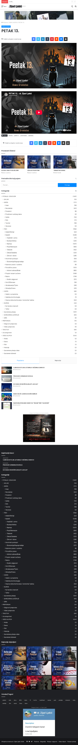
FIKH (5, 229)
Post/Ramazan (12, 247)
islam (25, 700)
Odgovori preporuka (10, 324)
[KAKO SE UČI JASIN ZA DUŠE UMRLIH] (6, 397)
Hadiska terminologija (12, 297)
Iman (7, 205)
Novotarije (8, 208)
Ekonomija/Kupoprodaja (15, 261)
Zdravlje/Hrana (10, 288)
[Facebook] (34, 39)
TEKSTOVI (6, 329)
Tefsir (7, 309)
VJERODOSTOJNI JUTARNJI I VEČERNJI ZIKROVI (29, 368)
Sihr (10, 703)
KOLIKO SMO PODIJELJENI (10, 170)
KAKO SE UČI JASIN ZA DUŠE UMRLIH (25, 394)
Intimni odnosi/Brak (13, 270)
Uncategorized (7, 332)
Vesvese (8, 226)
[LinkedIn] (43, 39)
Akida (6, 338)
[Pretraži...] (76, 7)
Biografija (43, 741)
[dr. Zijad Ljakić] (17, 6)
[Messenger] (61, 39)
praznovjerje (24, 135)
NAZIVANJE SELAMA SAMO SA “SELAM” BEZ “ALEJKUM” (31, 403)
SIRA (5, 318)
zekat (15, 703)
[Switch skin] (72, 7)
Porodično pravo (11, 267)
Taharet (9, 250)
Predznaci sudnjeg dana (13, 214)
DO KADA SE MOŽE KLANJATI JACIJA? (25, 384)
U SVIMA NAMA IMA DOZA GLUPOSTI (20, 1)
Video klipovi (62, 741)
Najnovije (58, 360)
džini (20, 700)
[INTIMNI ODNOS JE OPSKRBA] (64, 668)
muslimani (42, 700)
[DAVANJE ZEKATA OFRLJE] (39, 668)
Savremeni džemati (10, 353)
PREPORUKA (6, 321)
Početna (5, 22)
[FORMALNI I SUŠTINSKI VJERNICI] (39, 683)
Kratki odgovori (12, 279)
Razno (7, 276)
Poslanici (8, 211)
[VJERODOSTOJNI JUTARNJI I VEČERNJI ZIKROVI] (6, 370)
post (55, 700)
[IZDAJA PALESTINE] (39, 162)
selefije (4, 703)
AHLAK (6, 199)
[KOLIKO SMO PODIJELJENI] (13, 162)
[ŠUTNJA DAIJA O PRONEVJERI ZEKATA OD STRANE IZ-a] (13, 668)
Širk (6, 220)
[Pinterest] (52, 39)
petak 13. (16, 135)
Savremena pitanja (10, 312)
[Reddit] (56, 39)
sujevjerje (30, 135)
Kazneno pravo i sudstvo (13, 264)
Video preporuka (9, 327)
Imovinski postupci (11, 259)
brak (10, 700)
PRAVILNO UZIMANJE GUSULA (23, 376)
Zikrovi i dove (11, 256)
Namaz (9, 244)
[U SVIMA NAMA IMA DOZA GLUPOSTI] (64, 683)
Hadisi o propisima (11, 294)
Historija (6, 347)
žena (20, 703)
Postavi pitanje (71, 741)
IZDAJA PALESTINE (33, 170)
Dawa (6, 341)
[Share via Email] (66, 39)
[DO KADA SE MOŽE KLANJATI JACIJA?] (6, 387)
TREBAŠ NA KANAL (59, 170)
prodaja (61, 700)
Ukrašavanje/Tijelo (11, 285)
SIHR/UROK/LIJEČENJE (11, 315)
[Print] (68, 143)
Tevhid (7, 223)
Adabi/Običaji (9, 232)
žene (26, 703)
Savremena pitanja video (12, 350)
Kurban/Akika (11, 241)
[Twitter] (38, 39)
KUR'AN (6, 303)
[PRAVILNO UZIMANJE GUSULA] (6, 378)
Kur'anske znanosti (11, 306)
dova (15, 700)
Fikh (5, 344)
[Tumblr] (47, 39)
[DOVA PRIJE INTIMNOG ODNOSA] (13, 683)
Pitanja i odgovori (52, 741)
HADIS (6, 291)
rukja (74, 700)
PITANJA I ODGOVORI (9, 196)
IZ (30, 700)
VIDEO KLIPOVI (13, 22)
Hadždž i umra (12, 238)
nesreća (10, 135)
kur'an (35, 700)
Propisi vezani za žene (13, 273)
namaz (49, 700)
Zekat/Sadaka (12, 253)
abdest (4, 700)
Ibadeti (7, 235)
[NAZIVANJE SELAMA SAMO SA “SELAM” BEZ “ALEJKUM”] (6, 405)
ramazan (67, 700)
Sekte (7, 217)
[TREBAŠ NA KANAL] (65, 162)
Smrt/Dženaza (10, 282)
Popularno (20, 360)
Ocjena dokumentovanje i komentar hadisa (19, 300)
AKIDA (6, 202)
